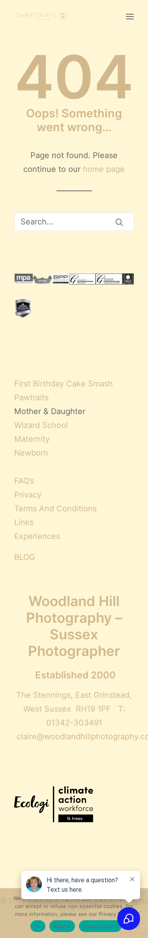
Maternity (32, 439)
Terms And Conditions (55, 508)
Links (24, 522)
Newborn (31, 453)
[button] (130, 16)
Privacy (27, 494)
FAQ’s (24, 481)
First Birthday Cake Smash (63, 383)
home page (104, 169)
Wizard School (41, 425)
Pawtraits (31, 397)
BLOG (24, 557)
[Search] (74, 222)
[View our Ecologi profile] (53, 805)
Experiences (37, 536)
